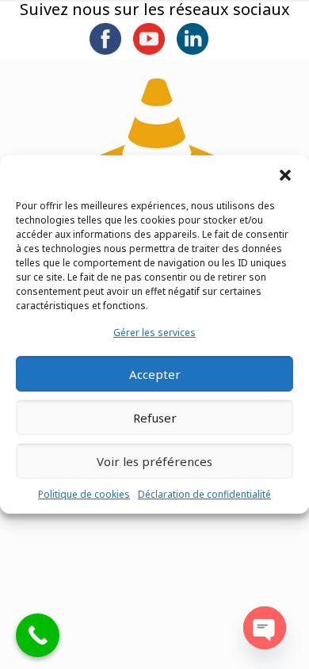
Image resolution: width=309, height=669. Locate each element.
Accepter (155, 374)
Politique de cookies (84, 494)
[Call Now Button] (37, 635)
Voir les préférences (154, 461)
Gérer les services (154, 332)
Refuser (155, 418)
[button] (285, 175)
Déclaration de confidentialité (204, 494)
